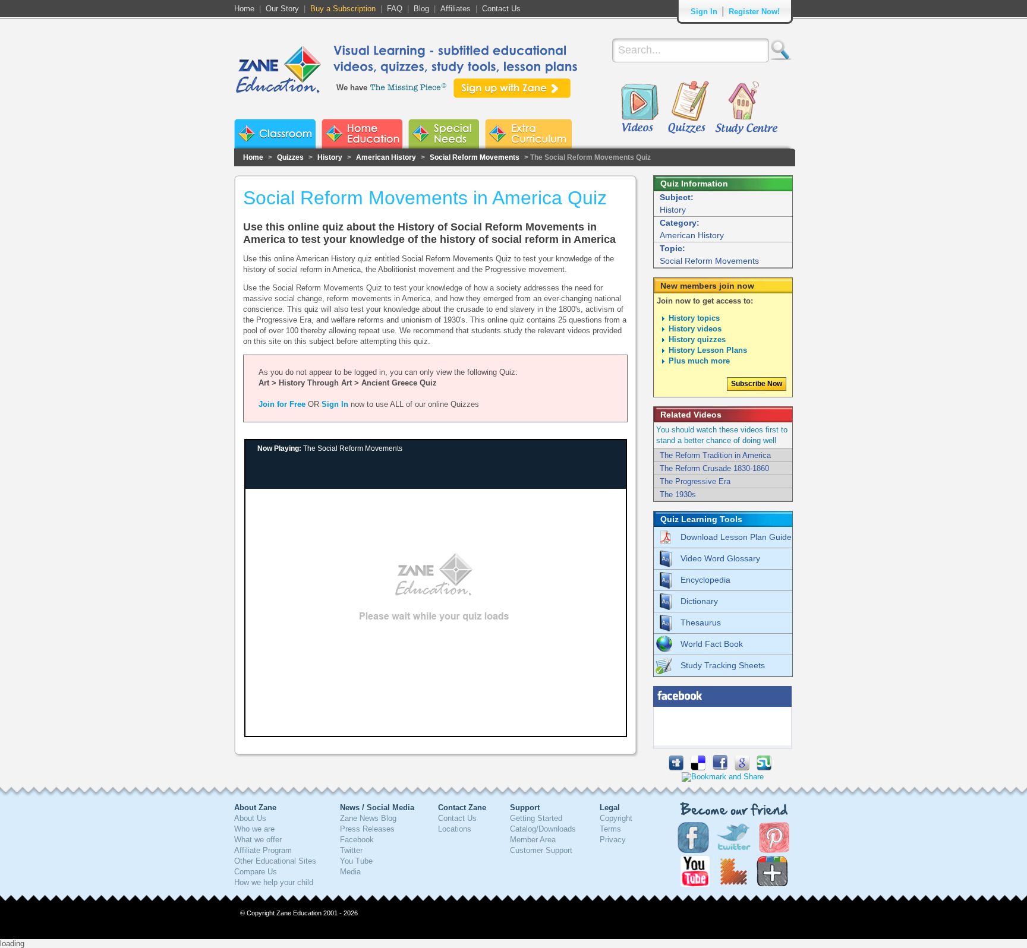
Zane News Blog (368, 818)
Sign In (704, 11)
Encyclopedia (705, 579)
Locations (454, 828)
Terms (610, 828)
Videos (639, 108)
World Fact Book (712, 644)
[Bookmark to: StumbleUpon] (764, 767)
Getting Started (536, 818)
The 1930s (678, 494)
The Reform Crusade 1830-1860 (714, 468)
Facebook (357, 839)
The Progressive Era (695, 481)
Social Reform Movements (474, 157)
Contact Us (501, 8)
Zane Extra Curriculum (528, 133)
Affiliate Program (263, 850)
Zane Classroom (275, 133)
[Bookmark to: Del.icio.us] (698, 767)
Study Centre (746, 108)
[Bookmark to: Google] (742, 767)
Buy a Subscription (343, 8)
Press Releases (367, 828)
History (329, 157)
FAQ (394, 8)
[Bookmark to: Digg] (676, 767)
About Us (250, 818)
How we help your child (273, 882)
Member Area (533, 839)
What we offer (258, 839)
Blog (421, 8)
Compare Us (255, 871)
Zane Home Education (362, 133)
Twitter (351, 850)
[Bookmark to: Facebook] (720, 767)
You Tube (356, 861)
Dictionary (699, 601)
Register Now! (754, 11)
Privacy (613, 839)
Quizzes (688, 108)
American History (386, 157)
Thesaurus (701, 622)
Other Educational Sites (275, 861)
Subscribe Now (756, 384)
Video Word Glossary (720, 558)
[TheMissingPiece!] (409, 86)
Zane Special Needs (443, 133)
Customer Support (541, 850)
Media (350, 871)
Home (244, 8)
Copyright (616, 818)
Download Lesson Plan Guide (736, 537)
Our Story (282, 8)
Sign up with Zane (512, 88)
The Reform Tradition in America (715, 455)
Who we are (254, 828)
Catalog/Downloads (543, 828)
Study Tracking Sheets (723, 665)
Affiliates (455, 8)
